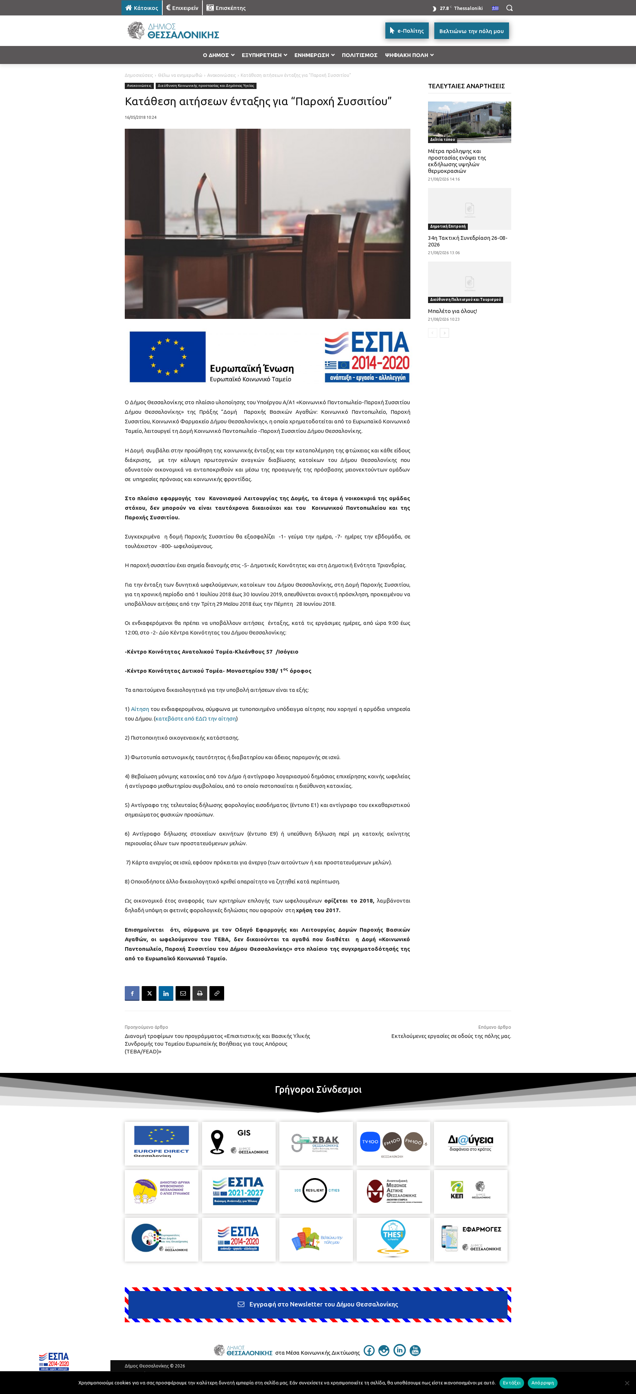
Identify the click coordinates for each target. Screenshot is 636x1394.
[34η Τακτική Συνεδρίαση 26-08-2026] (470, 209)
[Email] (183, 993)
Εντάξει (511, 1382)
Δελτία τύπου (442, 140)
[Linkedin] (166, 993)
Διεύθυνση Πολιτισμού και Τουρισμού (465, 300)
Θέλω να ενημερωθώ (180, 75)
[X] (149, 993)
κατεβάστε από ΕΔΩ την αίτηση (195, 718)
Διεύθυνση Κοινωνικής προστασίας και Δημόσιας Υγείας (206, 85)
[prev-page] (432, 333)
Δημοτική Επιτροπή (448, 226)
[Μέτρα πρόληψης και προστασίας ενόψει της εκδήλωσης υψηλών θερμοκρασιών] (470, 122)
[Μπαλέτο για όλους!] (470, 282)
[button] (509, 8)
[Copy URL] (216, 993)
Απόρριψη (542, 1382)
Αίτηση (140, 709)
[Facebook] (132, 993)
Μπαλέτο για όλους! (452, 311)
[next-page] (444, 333)
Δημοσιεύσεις (139, 75)
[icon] (369, 1354)
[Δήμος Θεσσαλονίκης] (180, 30)
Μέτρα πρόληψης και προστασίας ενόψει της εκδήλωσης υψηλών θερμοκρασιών (457, 161)
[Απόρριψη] (626, 1383)
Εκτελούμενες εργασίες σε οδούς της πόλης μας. (451, 1036)
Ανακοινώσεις (221, 75)
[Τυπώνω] (199, 993)
